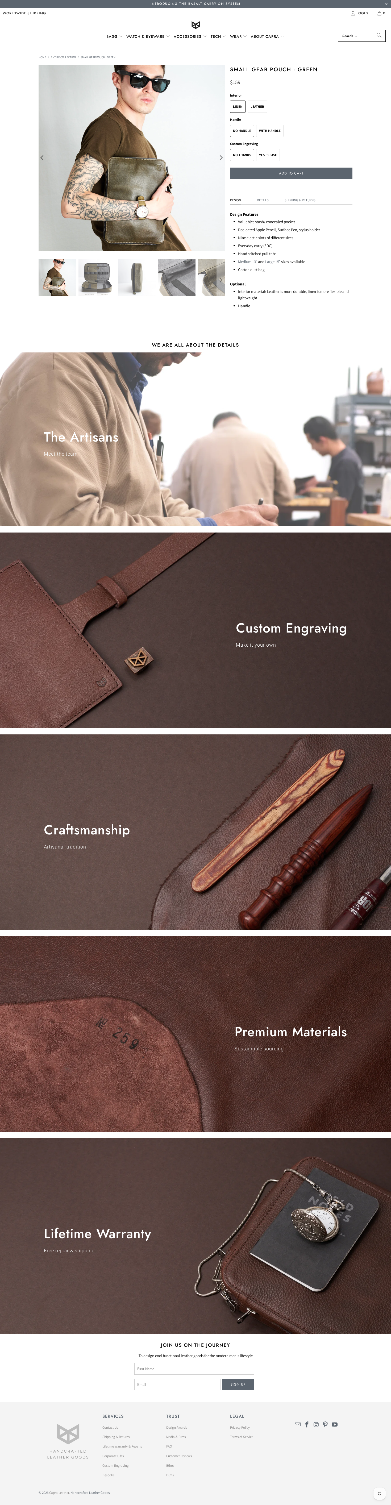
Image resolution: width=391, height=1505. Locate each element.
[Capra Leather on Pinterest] (326, 1424)
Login (362, 13)
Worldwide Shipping (24, 13)
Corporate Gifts (113, 1456)
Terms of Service (241, 1437)
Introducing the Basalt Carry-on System (195, 3)
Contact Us (110, 1427)
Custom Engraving (115, 1465)
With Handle (270, 130)
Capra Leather (59, 1492)
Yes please (268, 155)
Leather (257, 106)
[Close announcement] (386, 4)
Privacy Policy (240, 1427)
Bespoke (108, 1475)
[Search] (379, 36)
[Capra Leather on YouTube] (335, 1424)
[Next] (221, 158)
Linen (238, 106)
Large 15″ (272, 261)
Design (235, 200)
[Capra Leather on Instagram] (316, 1424)
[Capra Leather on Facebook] (307, 1424)
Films (170, 1475)
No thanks (242, 155)
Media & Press (176, 1437)
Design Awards (176, 1427)
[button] (114, 36)
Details (263, 200)
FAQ (169, 1446)
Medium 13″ (247, 261)
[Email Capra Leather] (298, 1424)
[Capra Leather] (195, 25)
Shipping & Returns (300, 200)
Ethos (170, 1465)
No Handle (242, 130)
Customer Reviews (179, 1456)
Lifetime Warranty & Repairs (122, 1446)
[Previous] (42, 158)
